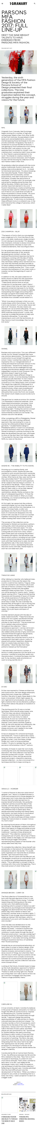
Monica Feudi (20, 1084)
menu (2, 3)
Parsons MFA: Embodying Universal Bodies (27, 1119)
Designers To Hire (6, 1114)
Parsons (21, 1114)
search (35, 3)
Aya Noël (20, 1083)
